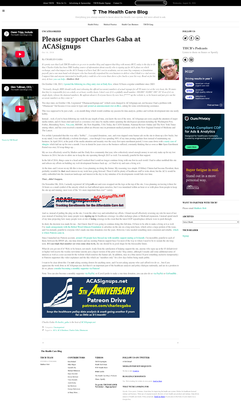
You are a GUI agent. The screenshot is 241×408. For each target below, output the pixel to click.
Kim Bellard (72, 361)
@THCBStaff (127, 361)
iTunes (97, 379)
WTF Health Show (101, 367)
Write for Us (61, 3)
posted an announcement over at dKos (104, 105)
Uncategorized (51, 31)
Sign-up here (110, 386)
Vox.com (70, 124)
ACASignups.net (88, 322)
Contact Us (117, 3)
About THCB (48, 3)
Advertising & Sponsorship (80, 3)
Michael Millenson (74, 371)
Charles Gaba (74, 330)
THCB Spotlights (101, 361)
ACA (55, 330)
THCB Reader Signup (102, 3)
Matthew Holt (200, 208)
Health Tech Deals (101, 364)
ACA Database (62, 330)
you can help (59, 78)
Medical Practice (110, 24)
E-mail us (136, 371)
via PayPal (89, 273)
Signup (186, 235)
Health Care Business (130, 24)
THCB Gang (148, 24)
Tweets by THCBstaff (10, 140)
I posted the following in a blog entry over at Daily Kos (88, 83)
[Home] (120, 12)
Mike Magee (72, 364)
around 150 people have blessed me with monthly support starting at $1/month (110, 237)
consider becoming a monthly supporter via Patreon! (77, 268)
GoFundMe (171, 273)
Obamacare (84, 330)
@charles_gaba (62, 322)
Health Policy (93, 24)
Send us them (157, 381)
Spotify (102, 379)
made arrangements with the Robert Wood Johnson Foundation (73, 226)
